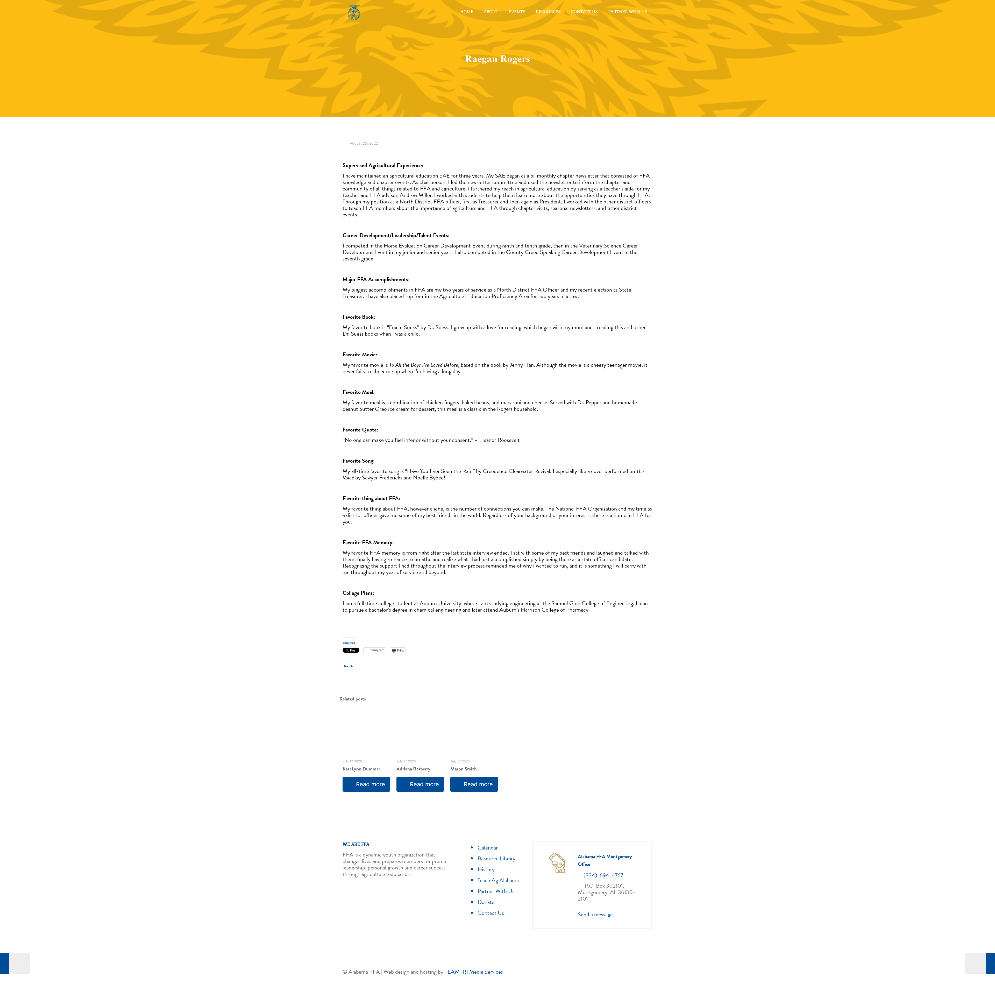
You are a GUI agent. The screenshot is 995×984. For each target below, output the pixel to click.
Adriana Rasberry (413, 769)
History (486, 869)
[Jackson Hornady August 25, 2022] (15, 963)
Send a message (595, 914)
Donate (486, 902)
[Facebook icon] (629, 972)
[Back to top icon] (649, 969)
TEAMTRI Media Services (474, 971)
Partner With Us (496, 891)
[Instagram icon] (640, 972)
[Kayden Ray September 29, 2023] (980, 963)
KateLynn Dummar (361, 769)
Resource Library (496, 858)
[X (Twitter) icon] (634, 972)
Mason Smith (463, 769)
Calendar (488, 847)
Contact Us (491, 913)
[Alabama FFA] (354, 11)
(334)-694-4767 (603, 875)
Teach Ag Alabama (498, 880)
